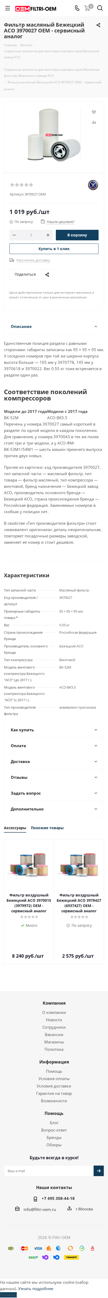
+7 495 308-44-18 (58, 1198)
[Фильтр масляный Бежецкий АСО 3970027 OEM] (54, 134)
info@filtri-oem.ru (40, 1209)
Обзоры (54, 1144)
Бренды (54, 1137)
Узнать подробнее (35, 1288)
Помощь (54, 1071)
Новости (54, 1019)
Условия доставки (54, 1086)
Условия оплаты (54, 1078)
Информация (54, 1062)
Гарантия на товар (54, 1093)
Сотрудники (54, 1027)
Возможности (54, 1100)
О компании (54, 1012)
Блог (54, 1122)
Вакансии (54, 1034)
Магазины (54, 1041)
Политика (54, 1049)
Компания (54, 1003)
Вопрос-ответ (54, 1130)
